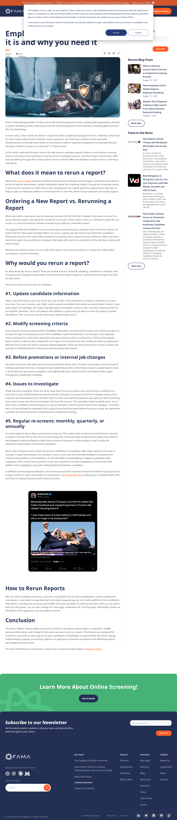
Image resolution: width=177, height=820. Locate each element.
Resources (145, 779)
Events (143, 804)
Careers (164, 779)
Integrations (126, 766)
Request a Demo (161, 11)
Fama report (25, 180)
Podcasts (144, 785)
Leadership (166, 766)
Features (124, 760)
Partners (144, 766)
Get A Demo (88, 698)
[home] (14, 11)
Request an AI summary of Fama (20, 767)
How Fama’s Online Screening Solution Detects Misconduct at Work (93, 768)
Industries (125, 773)
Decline (138, 32)
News (163, 773)
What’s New (126, 779)
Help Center (146, 798)
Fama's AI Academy (84, 788)
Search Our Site (12, 780)
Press (143, 792)
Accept (116, 32)
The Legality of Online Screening (91, 760)
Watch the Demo (83, 776)
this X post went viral (71, 474)
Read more (136, 123)
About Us (165, 760)
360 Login (145, 760)
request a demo (93, 648)
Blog (142, 773)
